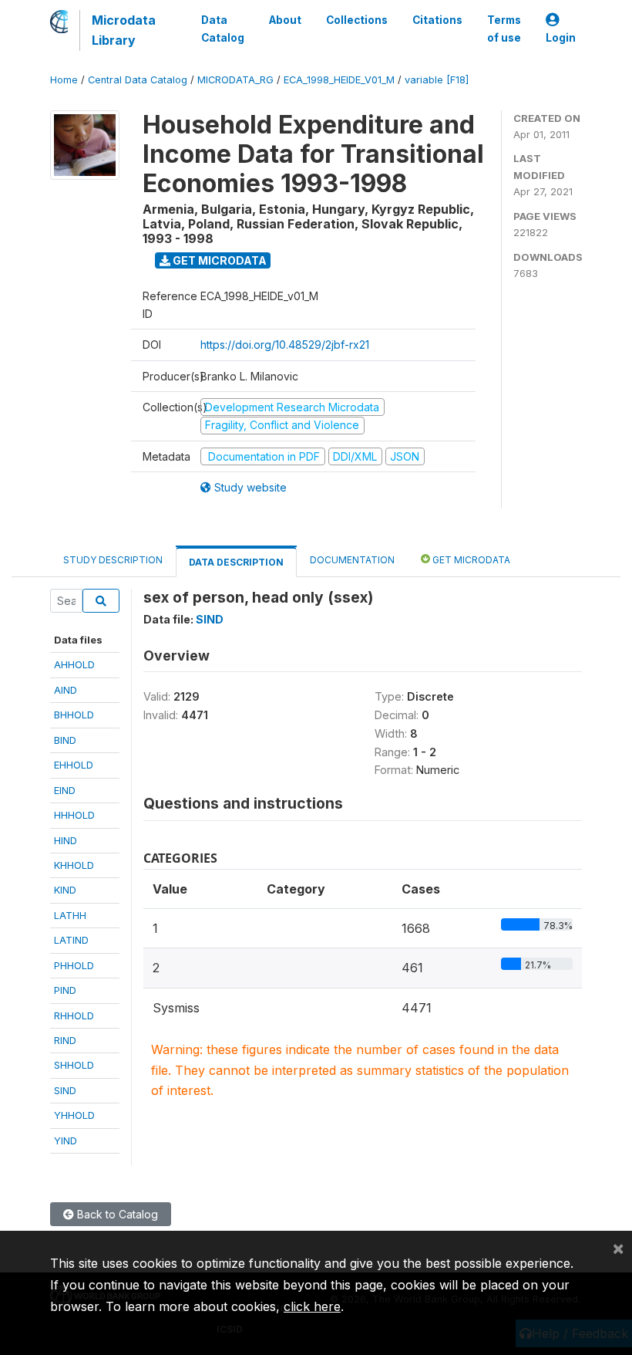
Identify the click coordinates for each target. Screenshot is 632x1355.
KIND (65, 890)
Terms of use (504, 28)
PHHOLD (74, 965)
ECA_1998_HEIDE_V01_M (339, 80)
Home (64, 80)
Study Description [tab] (113, 560)
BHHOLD (74, 714)
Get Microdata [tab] (470, 560)
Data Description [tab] (236, 562)
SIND (65, 1090)
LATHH (70, 915)
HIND (65, 840)
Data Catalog (222, 28)
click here (312, 1306)
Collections (357, 20)
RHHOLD (74, 1015)
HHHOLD (74, 815)
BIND (65, 740)
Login (561, 38)
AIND (65, 690)
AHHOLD (74, 664)
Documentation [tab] (352, 560)
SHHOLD (74, 1065)
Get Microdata (218, 260)
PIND (65, 990)
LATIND (71, 940)
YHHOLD (74, 1115)
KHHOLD (74, 865)
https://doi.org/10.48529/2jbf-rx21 (284, 344)
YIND (65, 1140)
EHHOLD (73, 765)
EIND (65, 790)
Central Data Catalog (137, 80)
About (285, 20)
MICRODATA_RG (235, 80)
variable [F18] (437, 80)
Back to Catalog (116, 1214)
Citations (437, 20)
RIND (65, 1040)
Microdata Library (124, 30)
